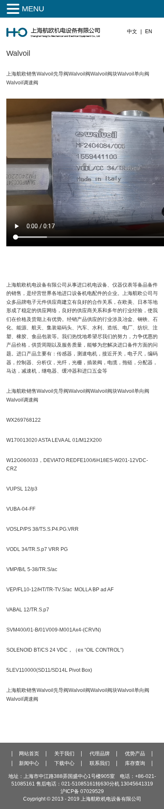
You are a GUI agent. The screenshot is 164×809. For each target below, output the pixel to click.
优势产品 (135, 754)
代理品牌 (100, 754)
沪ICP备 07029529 (82, 791)
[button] (14, 9)
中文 (132, 31)
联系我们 (100, 763)
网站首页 (29, 754)
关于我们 (64, 754)
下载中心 (64, 763)
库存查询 (135, 763)
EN (148, 31)
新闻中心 (29, 763)
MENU (33, 9)
